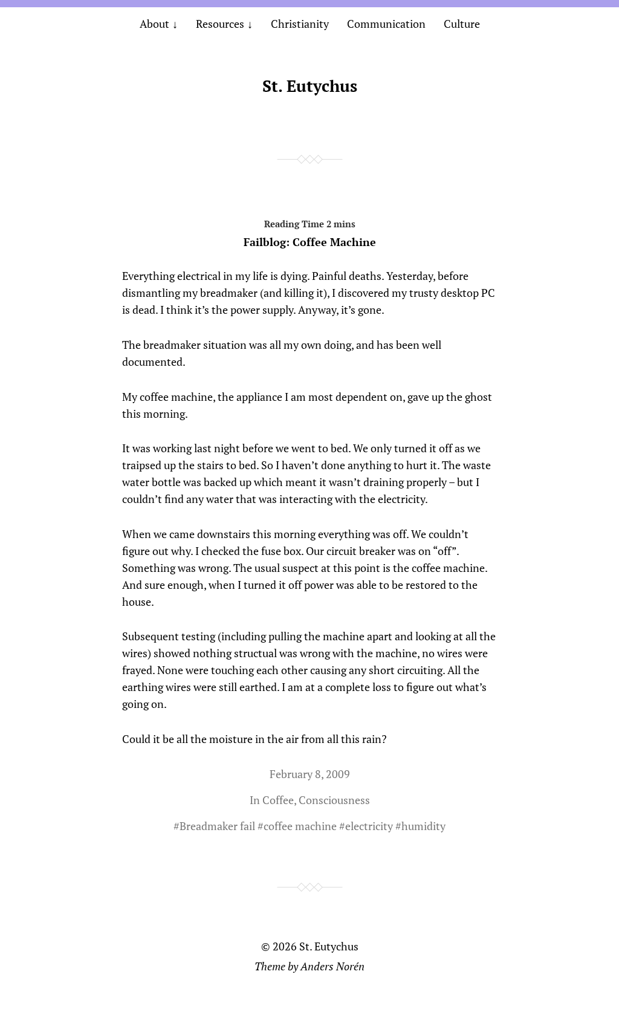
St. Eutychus (309, 86)
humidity (423, 826)
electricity (369, 826)
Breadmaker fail (217, 826)
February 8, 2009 (310, 774)
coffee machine (300, 826)
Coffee (278, 800)
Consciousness (334, 800)
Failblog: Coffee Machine (310, 242)
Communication (386, 23)
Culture (462, 23)
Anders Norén (332, 966)
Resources (220, 23)
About (154, 23)
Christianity (300, 23)
